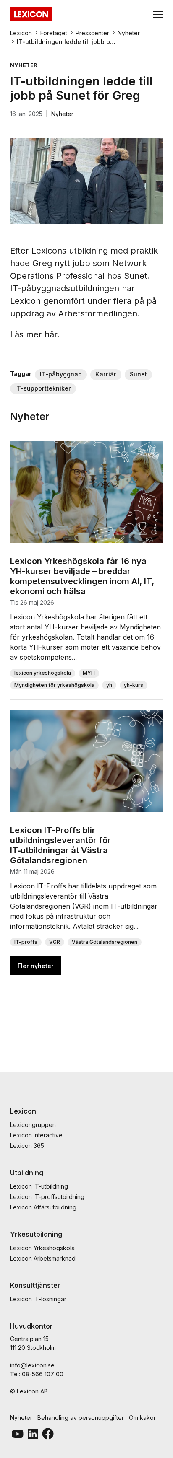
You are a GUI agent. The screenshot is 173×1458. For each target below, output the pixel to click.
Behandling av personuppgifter (80, 1417)
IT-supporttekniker (43, 388)
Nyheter (129, 32)
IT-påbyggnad (61, 374)
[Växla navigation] (158, 14)
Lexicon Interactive (36, 1135)
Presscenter (92, 32)
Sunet (138, 374)
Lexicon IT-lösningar (38, 1299)
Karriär (105, 374)
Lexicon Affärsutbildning (43, 1207)
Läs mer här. (35, 334)
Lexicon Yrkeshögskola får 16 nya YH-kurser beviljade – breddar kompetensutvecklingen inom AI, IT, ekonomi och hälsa (82, 576)
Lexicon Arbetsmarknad (43, 1258)
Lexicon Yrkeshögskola (42, 1247)
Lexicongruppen (33, 1124)
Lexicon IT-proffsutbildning (47, 1196)
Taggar (20, 373)
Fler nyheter (36, 965)
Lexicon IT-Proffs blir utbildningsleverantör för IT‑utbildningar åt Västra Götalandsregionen (60, 845)
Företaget (53, 32)
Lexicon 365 (27, 1145)
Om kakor (142, 1417)
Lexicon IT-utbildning (39, 1186)
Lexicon (21, 32)
